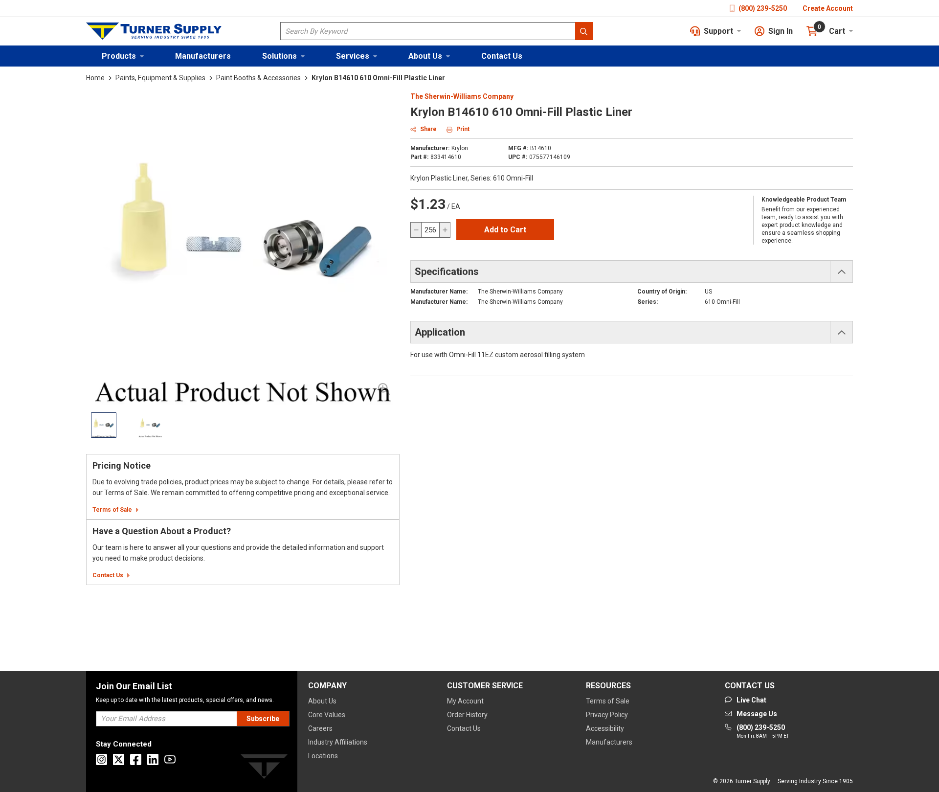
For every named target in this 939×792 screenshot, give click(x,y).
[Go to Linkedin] (152, 759)
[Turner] (264, 768)
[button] (122, 56)
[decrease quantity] (416, 230)
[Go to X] (118, 759)
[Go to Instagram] (101, 759)
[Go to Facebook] (135, 759)
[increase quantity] (444, 230)
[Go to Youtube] (170, 759)
